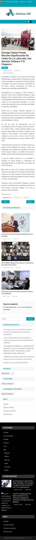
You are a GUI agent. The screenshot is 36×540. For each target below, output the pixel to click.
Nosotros (22, 1)
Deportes (7, 460)
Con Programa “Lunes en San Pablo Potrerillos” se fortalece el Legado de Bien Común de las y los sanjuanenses (18, 332)
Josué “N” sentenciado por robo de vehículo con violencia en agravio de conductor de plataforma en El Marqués (18, 340)
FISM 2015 (27, 197)
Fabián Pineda (17, 197)
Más (5, 449)
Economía (7, 467)
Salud (6, 463)
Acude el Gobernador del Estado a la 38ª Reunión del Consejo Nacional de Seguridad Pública (7, 202)
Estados (5, 67)
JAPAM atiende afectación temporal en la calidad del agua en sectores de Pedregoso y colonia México (19, 358)
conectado (19, 307)
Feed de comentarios (10, 411)
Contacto (29, 1)
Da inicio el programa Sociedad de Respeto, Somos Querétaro (17, 235)
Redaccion (17, 70)
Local (5, 446)
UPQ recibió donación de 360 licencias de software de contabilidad (17, 292)
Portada (6, 432)
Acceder (6, 404)
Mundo (6, 470)
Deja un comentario (8, 73)
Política (6, 456)
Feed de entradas (9, 407)
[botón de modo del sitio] (30, 22)
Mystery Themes (27, 538)
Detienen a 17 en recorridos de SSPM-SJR (16, 362)
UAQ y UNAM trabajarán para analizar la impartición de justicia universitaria (17, 264)
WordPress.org (8, 414)
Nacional (6, 453)
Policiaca (6, 443)
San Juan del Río (8, 436)
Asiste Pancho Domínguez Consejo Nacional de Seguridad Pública (31, 202)
